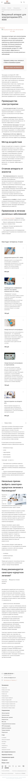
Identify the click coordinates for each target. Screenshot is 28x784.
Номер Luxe (4, 693)
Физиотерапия (5, 713)
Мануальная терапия (7, 717)
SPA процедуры (6, 726)
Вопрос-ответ (5, 762)
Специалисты (5, 745)
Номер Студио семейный (7, 697)
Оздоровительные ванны (8, 723)
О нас (3, 735)
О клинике (4, 737)
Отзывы (3, 743)
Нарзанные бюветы (7, 754)
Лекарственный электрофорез (13, 329)
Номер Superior (5, 691)
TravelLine (2, 28)
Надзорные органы (6, 749)
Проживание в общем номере (8, 707)
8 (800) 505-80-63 (8, 673)
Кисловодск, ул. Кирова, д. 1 (10, 680)
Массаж (4, 721)
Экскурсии (4, 760)
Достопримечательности (8, 752)
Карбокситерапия (6, 728)
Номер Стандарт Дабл (7, 699)
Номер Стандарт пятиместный (8, 705)
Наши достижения (6, 739)
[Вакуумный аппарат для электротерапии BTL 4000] (12, 30)
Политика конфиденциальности (19, 770)
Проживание (5, 685)
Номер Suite (4, 687)
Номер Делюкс (5, 695)
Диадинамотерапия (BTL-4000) (13, 257)
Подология (5, 732)
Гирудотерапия (6, 730)
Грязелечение (5, 715)
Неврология (5, 719)
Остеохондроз (6, 218)
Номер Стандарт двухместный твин (9, 701)
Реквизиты (4, 747)
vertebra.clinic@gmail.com (10, 677)
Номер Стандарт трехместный (8, 703)
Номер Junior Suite (6, 689)
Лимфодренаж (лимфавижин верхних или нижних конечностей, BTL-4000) (13, 289)
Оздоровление (6, 710)
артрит (13, 218)
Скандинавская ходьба (8, 757)
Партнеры (4, 741)
